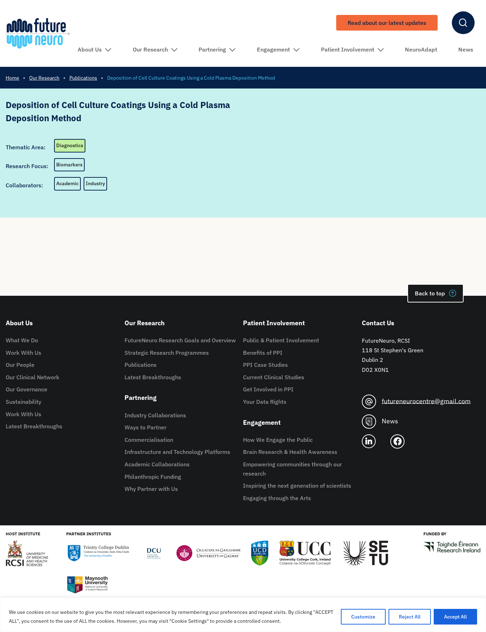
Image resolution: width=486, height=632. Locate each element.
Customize (363, 617)
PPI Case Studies (265, 364)
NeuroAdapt (421, 49)
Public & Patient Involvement (281, 340)
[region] (243, 615)
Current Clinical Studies (273, 377)
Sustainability (23, 401)
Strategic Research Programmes (167, 352)
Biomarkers (69, 164)
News (465, 49)
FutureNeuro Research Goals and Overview (180, 340)
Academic (67, 183)
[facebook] (400, 441)
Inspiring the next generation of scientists (297, 485)
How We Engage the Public (278, 439)
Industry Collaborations (155, 415)
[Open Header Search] (463, 22)
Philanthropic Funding (153, 476)
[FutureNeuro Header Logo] (38, 33)
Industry (95, 183)
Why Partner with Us (151, 488)
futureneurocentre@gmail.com (426, 401)
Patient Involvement (347, 49)
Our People (20, 364)
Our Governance (26, 389)
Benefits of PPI (262, 352)
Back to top (430, 293)
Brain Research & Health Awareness (290, 451)
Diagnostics (69, 145)
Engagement (273, 49)
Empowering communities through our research (292, 469)
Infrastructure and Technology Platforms (177, 451)
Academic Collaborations (157, 464)
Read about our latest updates (387, 22)
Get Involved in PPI (268, 389)
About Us (90, 49)
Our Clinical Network (32, 377)
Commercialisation (149, 439)
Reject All (410, 617)
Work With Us (23, 352)
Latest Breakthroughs (34, 426)
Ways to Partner (146, 427)
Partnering (212, 49)
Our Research (150, 49)
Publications (141, 364)
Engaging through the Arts (277, 498)
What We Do (22, 340)
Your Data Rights (264, 401)
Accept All (455, 617)
